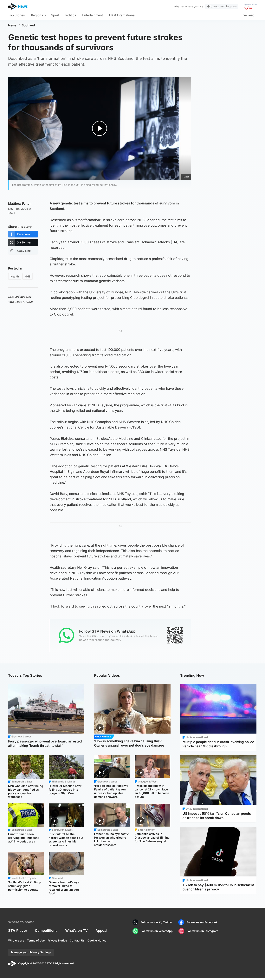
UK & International (122, 15)
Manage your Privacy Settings (31, 952)
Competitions (46, 930)
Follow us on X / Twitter (156, 922)
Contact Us (77, 940)
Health (14, 276)
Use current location (223, 6)
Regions (37, 15)
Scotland (28, 25)
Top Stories (16, 15)
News (12, 25)
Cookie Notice (96, 940)
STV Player (17, 930)
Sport (55, 15)
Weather (179, 6)
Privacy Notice (57, 940)
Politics (70, 15)
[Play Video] (99, 128)
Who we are (16, 940)
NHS (27, 276)
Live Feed (248, 15)
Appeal (101, 930)
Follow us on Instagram (202, 931)
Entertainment (92, 15)
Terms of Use (36, 940)
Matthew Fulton (19, 203)
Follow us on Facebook (201, 922)
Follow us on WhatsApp (157, 931)
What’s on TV (76, 930)
